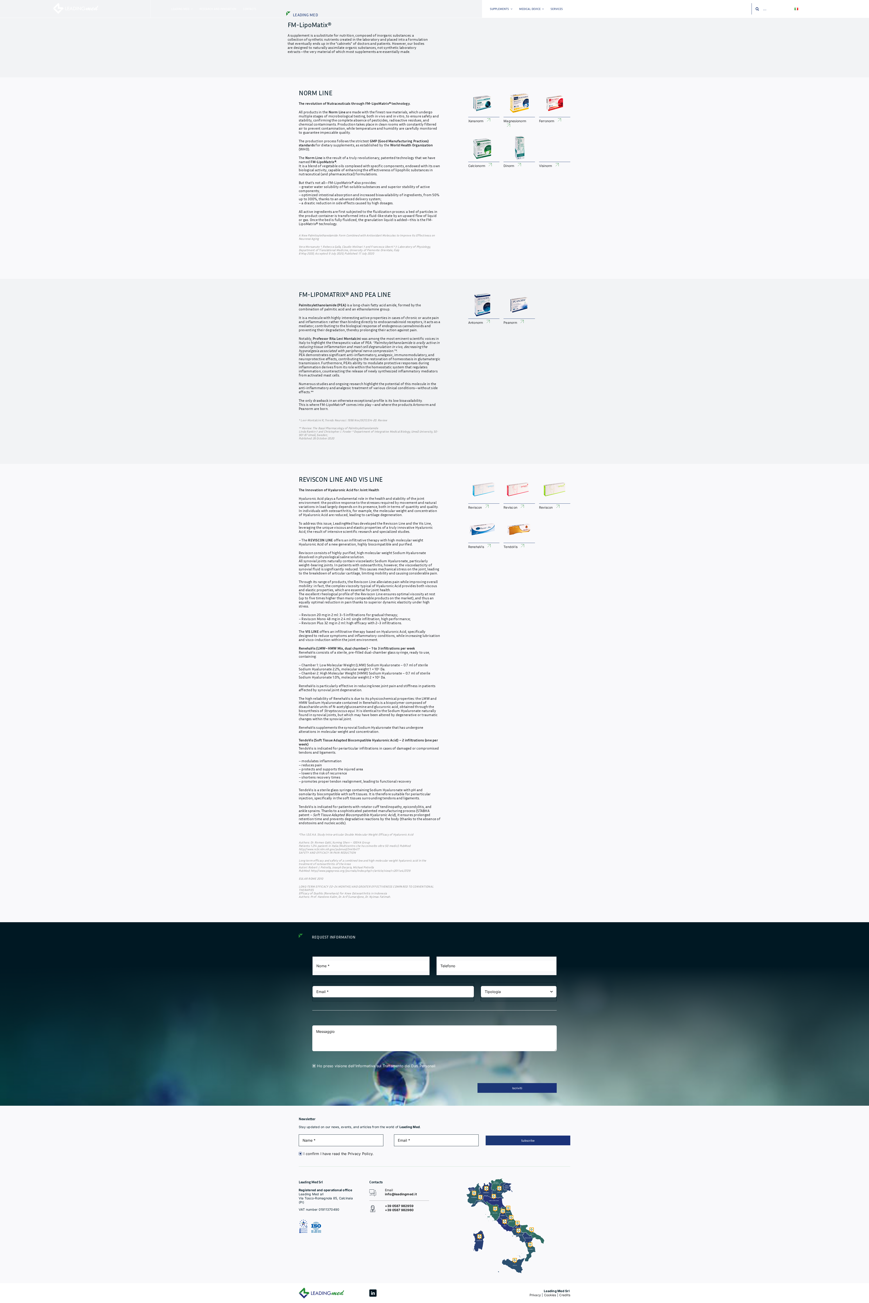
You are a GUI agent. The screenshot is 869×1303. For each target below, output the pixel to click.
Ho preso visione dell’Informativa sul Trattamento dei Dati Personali (376, 1066)
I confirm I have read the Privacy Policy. (338, 1153)
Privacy (535, 1295)
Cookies (550, 1295)
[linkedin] (373, 1293)
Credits (564, 1295)
